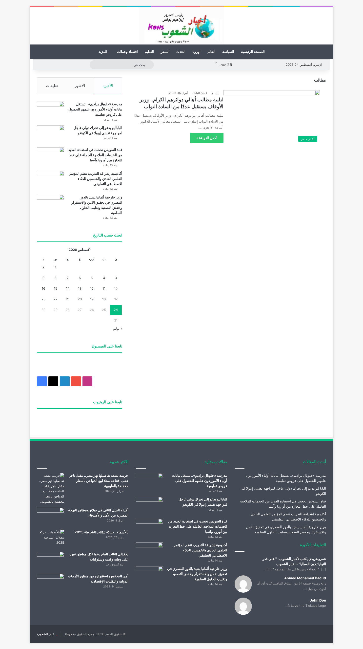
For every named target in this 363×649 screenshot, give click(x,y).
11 (103, 288)
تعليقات (52, 85)
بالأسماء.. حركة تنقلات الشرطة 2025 (101, 532)
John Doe (318, 600)
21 (67, 299)
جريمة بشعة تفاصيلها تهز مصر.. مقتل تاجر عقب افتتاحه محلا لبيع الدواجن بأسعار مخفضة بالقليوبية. (98, 480)
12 (92, 288)
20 (80, 299)
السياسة (228, 52)
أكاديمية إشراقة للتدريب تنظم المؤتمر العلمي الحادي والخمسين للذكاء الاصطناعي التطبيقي (95, 178)
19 (92, 299)
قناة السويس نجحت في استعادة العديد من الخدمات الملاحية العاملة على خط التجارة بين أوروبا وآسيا (95, 155)
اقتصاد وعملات (127, 52)
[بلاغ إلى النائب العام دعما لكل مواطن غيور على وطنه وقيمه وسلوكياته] (50, 561)
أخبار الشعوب (46, 634)
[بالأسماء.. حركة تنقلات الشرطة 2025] (50, 539)
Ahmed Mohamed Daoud (305, 578)
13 (79, 288)
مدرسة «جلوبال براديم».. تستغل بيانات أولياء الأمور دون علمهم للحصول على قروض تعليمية (95, 109)
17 (116, 299)
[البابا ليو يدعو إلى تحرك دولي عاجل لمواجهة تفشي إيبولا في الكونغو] (50, 134)
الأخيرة (107, 85)
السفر (165, 52)
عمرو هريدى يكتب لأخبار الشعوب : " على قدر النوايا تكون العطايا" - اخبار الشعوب (294, 561)
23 (43, 299)
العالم (211, 52)
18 (104, 299)
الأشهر (80, 85)
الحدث (180, 52)
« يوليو (117, 328)
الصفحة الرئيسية (253, 52)
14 (67, 288)
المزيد (103, 52)
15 (55, 288)
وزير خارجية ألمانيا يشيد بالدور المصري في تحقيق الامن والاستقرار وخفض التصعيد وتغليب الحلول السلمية (197, 573)
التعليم (149, 52)
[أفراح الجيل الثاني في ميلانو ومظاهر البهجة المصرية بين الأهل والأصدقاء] (50, 517)
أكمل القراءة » (206, 138)
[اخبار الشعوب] (181, 25)
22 (56, 299)
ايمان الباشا (200, 93)
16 (43, 288)
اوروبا (196, 52)
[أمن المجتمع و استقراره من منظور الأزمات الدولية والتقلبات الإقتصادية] (50, 583)
